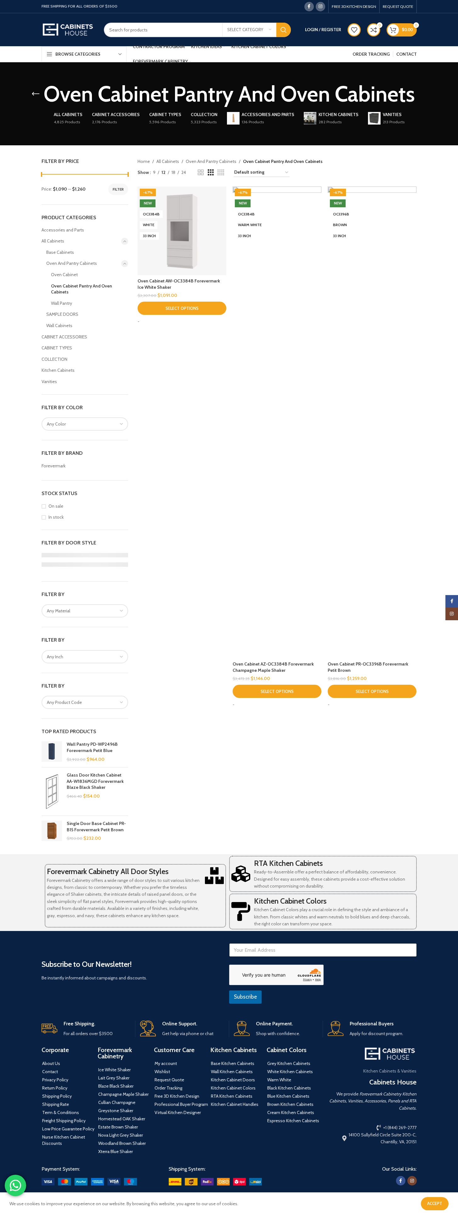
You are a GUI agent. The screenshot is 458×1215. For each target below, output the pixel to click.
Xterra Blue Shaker (115, 1151)
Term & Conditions (60, 1112)
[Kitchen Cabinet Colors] (240, 911)
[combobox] (85, 424)
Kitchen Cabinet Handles (234, 1104)
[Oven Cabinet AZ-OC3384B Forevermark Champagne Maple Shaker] (277, 422)
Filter (118, 189)
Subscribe (245, 997)
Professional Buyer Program (181, 1104)
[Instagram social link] (320, 6)
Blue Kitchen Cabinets (288, 1096)
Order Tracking (168, 1088)
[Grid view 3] (211, 172)
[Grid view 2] (201, 172)
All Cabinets (53, 241)
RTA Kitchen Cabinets (288, 863)
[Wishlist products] (354, 30)
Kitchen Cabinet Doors (233, 1080)
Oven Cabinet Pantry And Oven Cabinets (81, 289)
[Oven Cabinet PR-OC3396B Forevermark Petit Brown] (372, 422)
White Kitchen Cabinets (290, 1071)
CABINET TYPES (57, 348)
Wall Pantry (61, 303)
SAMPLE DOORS (62, 314)
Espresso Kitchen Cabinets (293, 1120)
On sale (55, 506)
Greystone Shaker (115, 1110)
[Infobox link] (86, 1029)
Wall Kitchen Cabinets (232, 1071)
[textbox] (85, 424)
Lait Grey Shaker (113, 1078)
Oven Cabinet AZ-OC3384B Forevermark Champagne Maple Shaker (273, 667)
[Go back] (35, 94)
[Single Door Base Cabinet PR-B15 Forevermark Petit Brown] (52, 831)
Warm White (279, 1080)
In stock (56, 517)
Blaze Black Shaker (115, 1086)
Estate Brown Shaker (118, 1127)
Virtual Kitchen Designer (178, 1112)
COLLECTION (54, 359)
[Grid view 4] (221, 172)
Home (144, 161)
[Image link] (89, 1181)
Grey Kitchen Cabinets (288, 1063)
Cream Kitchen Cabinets (290, 1112)
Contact (50, 1071)
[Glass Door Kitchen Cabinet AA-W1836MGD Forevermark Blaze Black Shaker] (52, 791)
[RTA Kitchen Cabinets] (240, 873)
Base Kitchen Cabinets (232, 1063)
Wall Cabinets (59, 325)
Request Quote (169, 1080)
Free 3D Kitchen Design (177, 1096)
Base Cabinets (60, 252)
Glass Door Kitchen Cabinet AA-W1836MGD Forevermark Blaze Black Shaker (95, 781)
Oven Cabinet (64, 274)
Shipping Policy (57, 1096)
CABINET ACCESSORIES (64, 337)
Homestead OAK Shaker (121, 1119)
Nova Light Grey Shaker (120, 1135)
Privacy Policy (55, 1080)
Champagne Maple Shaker (123, 1094)
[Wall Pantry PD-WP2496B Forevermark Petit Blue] (52, 751)
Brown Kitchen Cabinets (290, 1104)
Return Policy (54, 1088)
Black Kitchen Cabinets (289, 1088)
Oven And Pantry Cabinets (71, 263)
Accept (434, 1203)
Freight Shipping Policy (64, 1120)
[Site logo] (68, 29)
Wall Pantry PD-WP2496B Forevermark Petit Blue (92, 747)
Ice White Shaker (114, 1070)
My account (166, 1063)
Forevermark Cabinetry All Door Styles (107, 871)
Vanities (49, 381)
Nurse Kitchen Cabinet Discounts (63, 1140)
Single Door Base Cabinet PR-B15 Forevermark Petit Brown (96, 827)
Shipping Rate (55, 1104)
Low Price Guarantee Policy (68, 1129)
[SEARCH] (283, 30)
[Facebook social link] (309, 6)
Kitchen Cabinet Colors (290, 901)
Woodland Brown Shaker (122, 1143)
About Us (51, 1063)
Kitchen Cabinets (58, 370)
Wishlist (162, 1071)
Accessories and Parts (63, 230)
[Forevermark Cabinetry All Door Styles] (214, 875)
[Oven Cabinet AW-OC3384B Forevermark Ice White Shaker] (182, 231)
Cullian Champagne (116, 1102)
